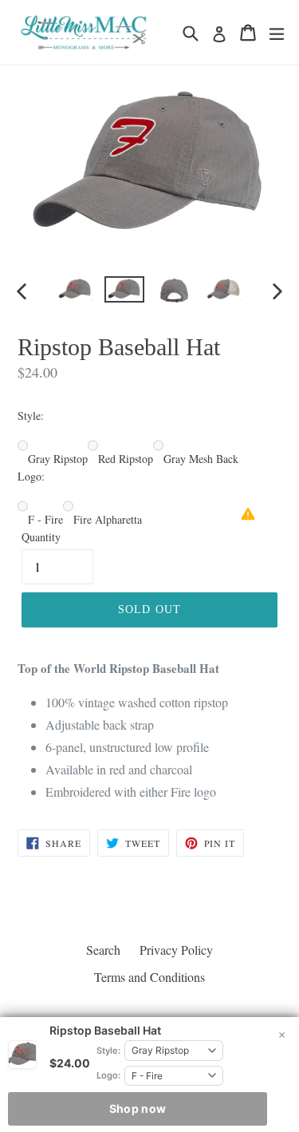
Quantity (41, 536)
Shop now (137, 1108)
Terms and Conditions (149, 976)
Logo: (108, 1075)
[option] (75, 289)
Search (103, 949)
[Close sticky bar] (281, 1034)
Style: (108, 1050)
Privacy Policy (176, 949)
